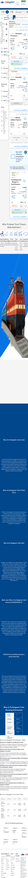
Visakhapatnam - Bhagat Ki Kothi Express (16, 181)
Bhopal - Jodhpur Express (15, 119)
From (3, 10)
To (11, 10)
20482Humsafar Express (3, 810)
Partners (13, 865)
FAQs (12, 863)
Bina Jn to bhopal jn (15, 841)
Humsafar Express (16, 78)
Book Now (16, 61)
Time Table (25, 34)
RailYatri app (8, 756)
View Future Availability (19, 216)
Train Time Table (2, 867)
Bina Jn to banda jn (6, 841)
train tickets (7, 763)
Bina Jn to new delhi (15, 830)
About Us (13, 857)
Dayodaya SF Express (16, 35)
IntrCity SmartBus (23, 3)
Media (12, 875)
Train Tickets (17, 3)
